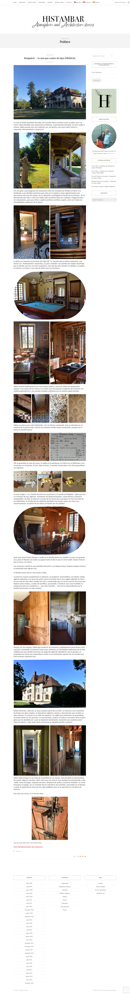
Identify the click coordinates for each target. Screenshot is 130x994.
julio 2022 (29, 920)
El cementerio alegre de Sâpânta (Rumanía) (103, 186)
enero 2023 (29, 906)
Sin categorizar (65, 906)
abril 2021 (29, 970)
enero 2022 (29, 940)
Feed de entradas (100, 886)
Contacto (69, 2)
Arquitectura (32, 2)
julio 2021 (29, 960)
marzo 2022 (29, 933)
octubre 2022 (29, 913)
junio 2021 (29, 963)
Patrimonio (42, 2)
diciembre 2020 (29, 983)
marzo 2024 (29, 896)
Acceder (100, 883)
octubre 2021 (29, 950)
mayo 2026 (29, 886)
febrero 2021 (29, 976)
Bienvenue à (19, 851)
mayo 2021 (29, 966)
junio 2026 (29, 883)
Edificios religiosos (65, 893)
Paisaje (65, 900)
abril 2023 (29, 903)
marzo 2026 (29, 890)
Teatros (65, 910)
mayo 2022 (29, 926)
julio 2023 (29, 900)
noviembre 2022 (29, 910)
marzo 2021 (29, 973)
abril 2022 (29, 930)
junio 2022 (29, 923)
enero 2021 (29, 980)
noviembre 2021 (29, 946)
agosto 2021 (29, 956)
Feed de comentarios (100, 890)
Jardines (50, 2)
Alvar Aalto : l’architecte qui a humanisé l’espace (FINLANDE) (103, 172)
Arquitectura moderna (65, 886)
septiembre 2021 (29, 953)
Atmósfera (22, 2)
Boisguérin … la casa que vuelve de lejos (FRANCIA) (49, 58)
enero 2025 (29, 893)
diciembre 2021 (29, 943)
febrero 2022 (29, 936)
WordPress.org (100, 893)
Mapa (15, 2)
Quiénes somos (59, 2)
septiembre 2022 (29, 916)
